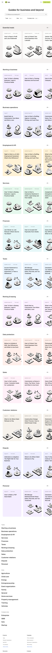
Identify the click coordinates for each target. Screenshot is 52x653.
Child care (5, 577)
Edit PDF (5, 642)
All (47, 27)
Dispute (4, 561)
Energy (3, 580)
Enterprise (5, 615)
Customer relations (8, 557)
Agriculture (5, 573)
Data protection (7, 551)
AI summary (5, 644)
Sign (4, 638)
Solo (3, 622)
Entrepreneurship (7, 583)
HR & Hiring (29, 644)
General (4, 593)
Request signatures (7, 640)
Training (4, 603)
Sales (3, 554)
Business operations (9, 531)
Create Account (47, 2)
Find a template (30, 638)
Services (4, 538)
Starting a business (8, 528)
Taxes (3, 544)
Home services (6, 596)
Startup (4, 625)
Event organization (8, 586)
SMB (3, 619)
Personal (4, 564)
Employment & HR (8, 535)
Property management (9, 599)
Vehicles (4, 606)
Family (3, 590)
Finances (4, 541)
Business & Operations (32, 642)
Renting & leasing (7, 548)
